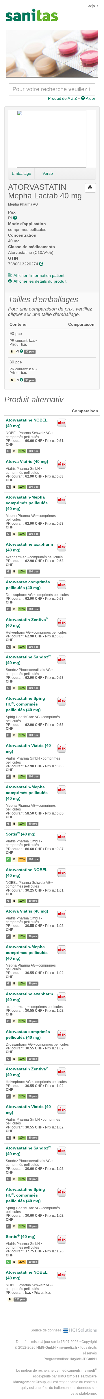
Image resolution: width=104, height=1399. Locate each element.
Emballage (21, 173)
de (90, 6)
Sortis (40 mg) (21, 834)
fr (94, 6)
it (97, 6)
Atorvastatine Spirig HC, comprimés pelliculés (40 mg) (25, 704)
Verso (47, 173)
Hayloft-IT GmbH (83, 1359)
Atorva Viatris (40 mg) (27, 461)
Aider (90, 98)
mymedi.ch (68, 1348)
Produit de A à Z (62, 98)
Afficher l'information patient (39, 275)
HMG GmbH (46, 1348)
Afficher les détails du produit (40, 281)
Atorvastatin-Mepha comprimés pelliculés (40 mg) (27, 503)
